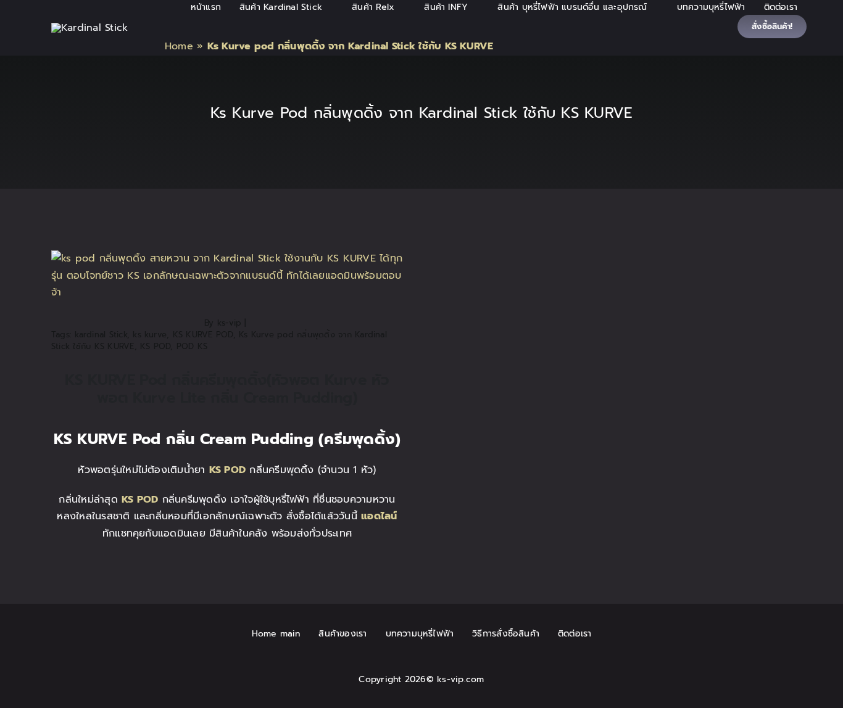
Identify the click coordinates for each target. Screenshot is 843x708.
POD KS (191, 346)
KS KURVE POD (203, 334)
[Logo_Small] (89, 27)
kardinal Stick (101, 334)
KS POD (155, 346)
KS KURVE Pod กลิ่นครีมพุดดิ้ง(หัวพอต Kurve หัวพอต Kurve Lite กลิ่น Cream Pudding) (227, 389)
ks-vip (229, 323)
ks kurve (150, 334)
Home (179, 46)
